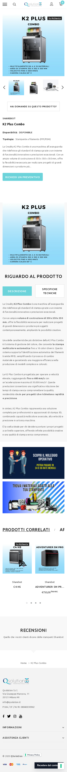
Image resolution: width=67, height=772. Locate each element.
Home (24, 663)
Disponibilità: (10, 132)
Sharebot (9, 118)
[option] (33, 45)
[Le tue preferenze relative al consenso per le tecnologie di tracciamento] (61, 766)
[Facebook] (3, 716)
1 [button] (26, 603)
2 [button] (31, 603)
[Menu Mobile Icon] (5, 4)
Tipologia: (8, 139)
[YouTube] (20, 716)
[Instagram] (14, 716)
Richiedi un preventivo (22, 177)
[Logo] (33, 4)
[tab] (28, 529)
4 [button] (40, 603)
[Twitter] (9, 716)
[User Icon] (51, 4)
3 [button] (35, 603)
